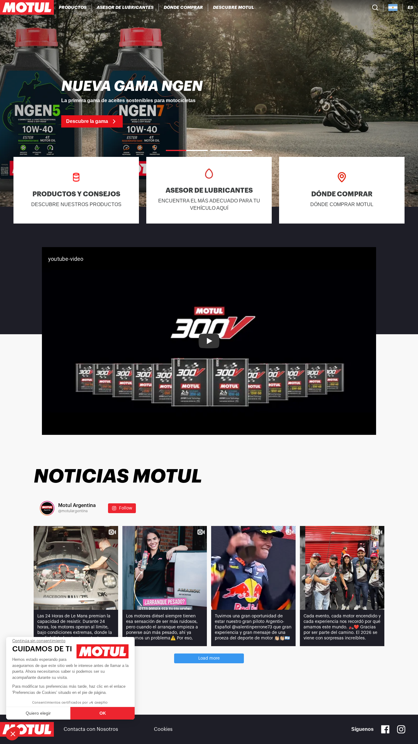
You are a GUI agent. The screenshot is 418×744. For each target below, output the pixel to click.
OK (102, 713)
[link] (209, 103)
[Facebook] (385, 729)
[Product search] (375, 7)
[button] (13, 733)
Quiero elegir (38, 713)
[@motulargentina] (47, 508)
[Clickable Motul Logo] (27, 7)
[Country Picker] (393, 7)
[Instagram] (401, 729)
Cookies (163, 729)
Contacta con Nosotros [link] (91, 729)
